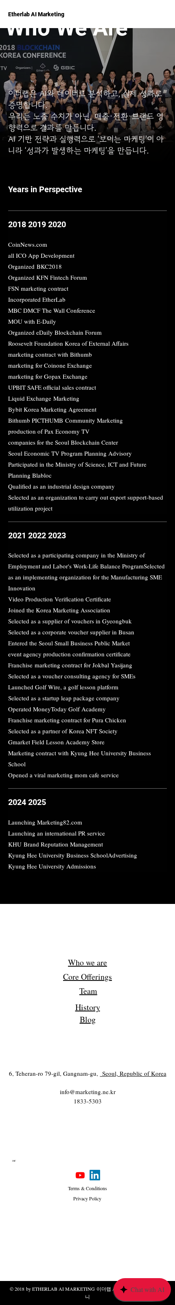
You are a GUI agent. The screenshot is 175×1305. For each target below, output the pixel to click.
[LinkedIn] (95, 1175)
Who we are (87, 962)
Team (88, 990)
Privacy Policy (87, 1198)
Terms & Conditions (87, 1188)
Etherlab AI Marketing (36, 14)
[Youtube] (80, 1175)
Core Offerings (87, 976)
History (87, 1007)
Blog (88, 1019)
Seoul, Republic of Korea (133, 1073)
